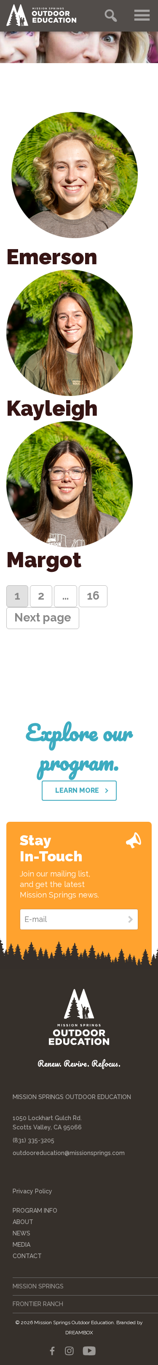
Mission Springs (38, 1286)
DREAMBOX (79, 1333)
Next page (42, 617)
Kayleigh (52, 408)
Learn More (77, 790)
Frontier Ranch (38, 1304)
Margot (43, 559)
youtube (88, 1351)
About (23, 1222)
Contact (27, 1256)
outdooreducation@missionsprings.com (69, 1153)
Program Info (35, 1210)
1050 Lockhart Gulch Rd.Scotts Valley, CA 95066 (47, 1123)
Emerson (51, 256)
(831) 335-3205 (33, 1140)
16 (96, 595)
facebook (52, 1351)
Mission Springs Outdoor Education (48, 15)
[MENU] (142, 16)
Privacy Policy (32, 1191)
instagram (69, 1351)
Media (21, 1244)
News (21, 1233)
